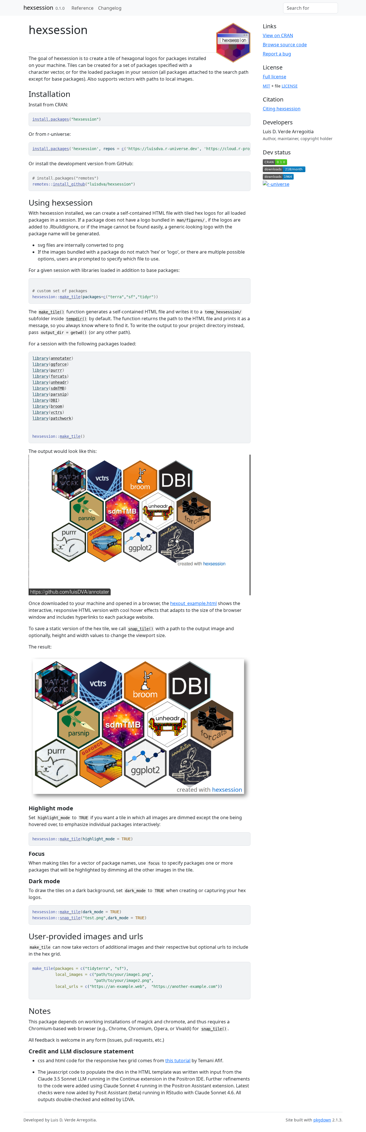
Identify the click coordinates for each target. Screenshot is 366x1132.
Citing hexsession (282, 109)
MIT (266, 86)
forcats (59, 376)
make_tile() (51, 312)
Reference (82, 8)
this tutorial (177, 1060)
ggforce (59, 364)
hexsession (38, 7)
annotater (61, 358)
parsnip (59, 394)
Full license (274, 76)
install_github (69, 184)
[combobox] (310, 8)
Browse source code (285, 44)
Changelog (110, 8)
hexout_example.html (193, 603)
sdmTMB (57, 388)
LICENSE (290, 86)
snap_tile (70, 918)
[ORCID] (333, 138)
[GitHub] (340, 5)
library (40, 358)
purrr (56, 370)
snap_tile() (140, 628)
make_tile (70, 297)
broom (56, 406)
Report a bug (277, 54)
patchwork (61, 418)
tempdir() (76, 319)
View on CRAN (278, 35)
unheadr (59, 382)
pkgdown (322, 1120)
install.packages (50, 119)
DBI (54, 400)
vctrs (56, 412)
